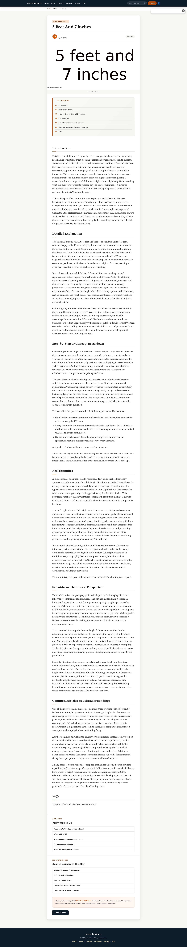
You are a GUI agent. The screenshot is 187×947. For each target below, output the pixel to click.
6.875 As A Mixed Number (63, 875)
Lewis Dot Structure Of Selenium (66, 891)
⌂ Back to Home (60, 913)
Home (47, 3)
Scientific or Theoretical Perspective (71, 123)
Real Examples (64, 118)
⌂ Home (152, 3)
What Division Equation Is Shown (66, 849)
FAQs (60, 132)
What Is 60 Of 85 (60, 834)
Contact (60, 3)
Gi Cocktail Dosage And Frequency (67, 870)
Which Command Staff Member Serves (68, 839)
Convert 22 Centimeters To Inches (67, 885)
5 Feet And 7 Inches (83, 901)
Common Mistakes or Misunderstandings (73, 127)
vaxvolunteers (34, 3)
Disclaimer (69, 3)
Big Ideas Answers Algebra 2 (64, 844)
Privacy (77, 3)
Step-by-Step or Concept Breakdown (72, 114)
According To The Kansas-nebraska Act (69, 829)
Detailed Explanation (66, 110)
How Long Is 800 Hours (62, 880)
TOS (84, 3)
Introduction (63, 105)
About (53, 3)
